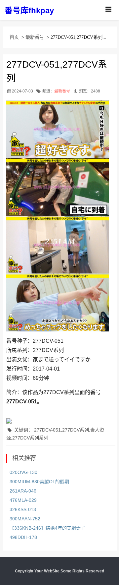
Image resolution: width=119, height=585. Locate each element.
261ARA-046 (23, 491)
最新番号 (34, 37)
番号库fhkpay (29, 10)
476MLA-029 (23, 500)
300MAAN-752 (25, 518)
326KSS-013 (23, 509)
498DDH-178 (23, 537)
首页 (14, 37)
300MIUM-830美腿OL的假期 (39, 481)
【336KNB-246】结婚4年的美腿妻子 (47, 528)
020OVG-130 (23, 472)
